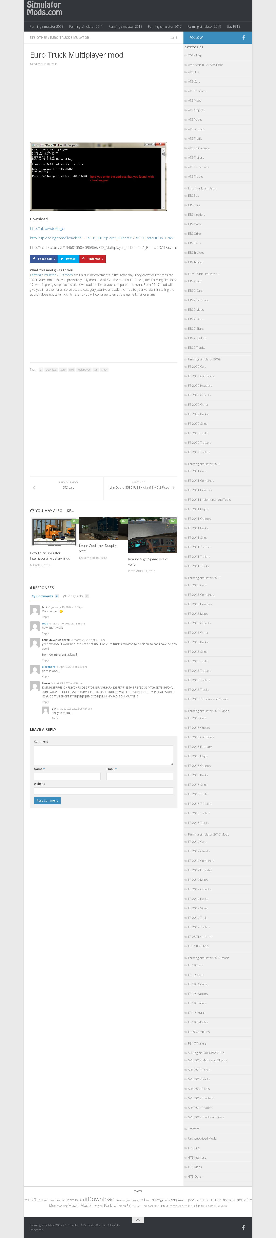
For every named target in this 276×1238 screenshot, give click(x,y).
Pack (108, 1205)
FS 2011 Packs (198, 528)
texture (167, 1206)
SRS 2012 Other (199, 1070)
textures (178, 1206)
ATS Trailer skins (199, 148)
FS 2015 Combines (201, 737)
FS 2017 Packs (198, 899)
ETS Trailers (196, 252)
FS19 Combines (199, 1032)
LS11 (218, 1200)
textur (158, 1206)
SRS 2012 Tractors (201, 1098)
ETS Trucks (195, 262)
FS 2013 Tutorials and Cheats (208, 699)
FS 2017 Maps (198, 880)
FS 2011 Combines (201, 481)
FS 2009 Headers (200, 385)
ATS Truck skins (198, 167)
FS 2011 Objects (199, 519)
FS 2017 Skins (198, 908)
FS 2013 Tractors (200, 671)
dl (41, 369)
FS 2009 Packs (198, 414)
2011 (27, 1200)
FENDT (156, 1200)
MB (233, 1200)
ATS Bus (193, 72)
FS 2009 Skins (198, 423)
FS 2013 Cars (197, 585)
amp (46, 1200)
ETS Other (38, 37)
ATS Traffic (195, 138)
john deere (202, 1200)
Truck (104, 369)
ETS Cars (194, 205)
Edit (142, 1199)
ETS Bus (193, 195)
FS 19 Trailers (197, 1003)
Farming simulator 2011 (86, 26)
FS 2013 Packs (198, 642)
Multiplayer (84, 369)
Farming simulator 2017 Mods (208, 834)
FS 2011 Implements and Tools (209, 500)
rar (95, 369)
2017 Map (195, 55)
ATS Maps (194, 100)
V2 (219, 1205)
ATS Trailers (196, 157)
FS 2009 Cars (197, 366)
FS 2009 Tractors (200, 442)
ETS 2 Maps (196, 309)
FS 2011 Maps (198, 509)
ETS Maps (194, 224)
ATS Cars (194, 81)
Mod (71, 369)
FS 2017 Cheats (199, 851)
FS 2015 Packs (198, 775)
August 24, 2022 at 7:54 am (76, 708)
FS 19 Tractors (198, 994)
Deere (69, 1200)
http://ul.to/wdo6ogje (47, 228)
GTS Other (195, 1176)
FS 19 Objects (197, 984)
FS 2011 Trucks (198, 566)
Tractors (193, 1129)
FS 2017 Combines (201, 861)
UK (194, 1205)
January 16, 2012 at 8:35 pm (67, 607)
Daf (62, 1200)
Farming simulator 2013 (125, 26)
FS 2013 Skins (198, 652)
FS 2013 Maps (198, 614)
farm (148, 1200)
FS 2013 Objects (199, 623)
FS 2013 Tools (198, 661)
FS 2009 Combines (201, 376)
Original (98, 1206)
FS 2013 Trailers (199, 680)
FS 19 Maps (196, 975)
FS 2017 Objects (199, 889)
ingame (182, 1200)
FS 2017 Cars (197, 842)
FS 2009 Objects (199, 395)
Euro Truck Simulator (69, 37)
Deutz (78, 1200)
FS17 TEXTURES (198, 946)
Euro (62, 369)
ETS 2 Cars (195, 290)
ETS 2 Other (196, 319)
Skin (129, 1205)
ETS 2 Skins (196, 328)
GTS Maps (195, 1167)
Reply (45, 617)
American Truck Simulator (205, 65)
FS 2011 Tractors (200, 547)
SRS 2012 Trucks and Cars (206, 1117)
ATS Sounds (196, 129)
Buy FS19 (233, 26)
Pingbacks (78, 596)
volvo (224, 1206)
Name (39, 769)
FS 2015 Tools (198, 794)
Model (74, 1205)
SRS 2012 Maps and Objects (208, 1060)
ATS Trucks (195, 176)
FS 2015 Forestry (200, 747)
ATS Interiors (197, 91)
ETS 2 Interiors (198, 300)
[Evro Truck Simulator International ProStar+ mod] (54, 532)
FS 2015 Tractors (200, 804)
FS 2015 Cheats (199, 728)
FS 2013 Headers (200, 604)
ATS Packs (195, 119)
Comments (47, 596)
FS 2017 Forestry (200, 870)
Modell (86, 1205)
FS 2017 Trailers (199, 927)
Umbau (200, 1206)
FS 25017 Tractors (200, 937)
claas (57, 1200)
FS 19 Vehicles (198, 1022)
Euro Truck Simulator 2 (203, 274)
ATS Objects (196, 110)
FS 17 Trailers (197, 1043)
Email (111, 769)
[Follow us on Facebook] (243, 37)
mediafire (244, 1199)
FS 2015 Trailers (199, 813)
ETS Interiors (196, 214)
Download (51, 369)
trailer (188, 1206)
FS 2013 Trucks (198, 690)
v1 (215, 1206)
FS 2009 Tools (198, 433)
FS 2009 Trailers (199, 452)
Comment (41, 741)
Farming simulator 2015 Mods (208, 711)
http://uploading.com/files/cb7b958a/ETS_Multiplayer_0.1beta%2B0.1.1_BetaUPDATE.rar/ (101, 238)
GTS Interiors (197, 1157)
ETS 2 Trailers (197, 338)
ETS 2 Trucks (196, 347)
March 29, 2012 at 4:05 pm (89, 640)
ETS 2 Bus (195, 281)
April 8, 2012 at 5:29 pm (73, 667)
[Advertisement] (103, 107)
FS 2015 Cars (197, 718)
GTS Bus (194, 1148)
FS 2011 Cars (197, 471)
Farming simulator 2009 (46, 26)
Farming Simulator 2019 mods (51, 275)
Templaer (147, 1206)
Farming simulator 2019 (204, 26)
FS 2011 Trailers (199, 557)
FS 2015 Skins (198, 785)
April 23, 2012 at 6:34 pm (68, 683)
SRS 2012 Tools (199, 1089)
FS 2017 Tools (198, 918)
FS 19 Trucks (196, 1013)
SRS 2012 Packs (199, 1079)
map (227, 1199)
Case (52, 1200)
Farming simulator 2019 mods (208, 958)
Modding (62, 1206)
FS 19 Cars (195, 965)
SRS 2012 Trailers (200, 1108)
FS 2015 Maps (198, 756)
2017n (37, 1199)
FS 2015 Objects (199, 766)
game (163, 1200)
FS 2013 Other (198, 633)
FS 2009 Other (198, 404)
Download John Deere (127, 1200)
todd (45, 623)
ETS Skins (194, 243)
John (191, 1200)
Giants (172, 1200)
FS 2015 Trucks (198, 823)
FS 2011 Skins (198, 538)
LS (212, 1200)
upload (209, 1205)
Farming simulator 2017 (165, 26)
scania (122, 1206)
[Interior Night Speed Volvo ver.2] (152, 535)
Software (137, 1205)
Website (39, 784)
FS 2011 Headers (200, 490)
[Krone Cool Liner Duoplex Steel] (103, 528)
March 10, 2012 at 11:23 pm (68, 623)
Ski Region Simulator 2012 (206, 1053)
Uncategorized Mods (202, 1138)
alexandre (48, 667)
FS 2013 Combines (201, 595)
